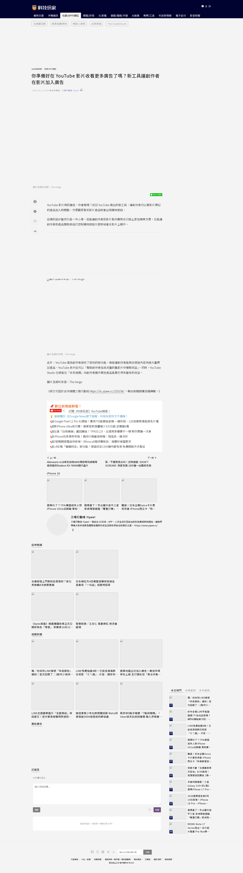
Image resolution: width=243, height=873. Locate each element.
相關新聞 (37, 634)
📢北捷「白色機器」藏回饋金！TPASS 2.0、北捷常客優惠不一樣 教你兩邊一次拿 (100, 431)
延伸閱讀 (37, 545)
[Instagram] (97, 852)
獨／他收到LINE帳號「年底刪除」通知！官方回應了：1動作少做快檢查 (52, 672)
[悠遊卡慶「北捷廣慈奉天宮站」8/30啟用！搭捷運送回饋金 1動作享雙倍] (177, 771)
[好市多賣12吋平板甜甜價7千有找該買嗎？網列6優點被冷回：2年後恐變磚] (177, 715)
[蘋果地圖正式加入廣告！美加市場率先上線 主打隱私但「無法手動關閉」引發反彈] (141, 654)
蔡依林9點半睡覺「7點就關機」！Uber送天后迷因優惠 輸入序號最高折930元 (141, 714)
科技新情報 (165, 15)
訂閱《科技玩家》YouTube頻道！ (90, 411)
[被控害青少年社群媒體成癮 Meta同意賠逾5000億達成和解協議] (97, 696)
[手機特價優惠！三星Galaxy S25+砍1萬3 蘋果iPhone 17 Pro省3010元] (177, 785)
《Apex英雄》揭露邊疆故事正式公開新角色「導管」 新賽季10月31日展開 (52, 625)
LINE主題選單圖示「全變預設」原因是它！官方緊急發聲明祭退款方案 (52, 714)
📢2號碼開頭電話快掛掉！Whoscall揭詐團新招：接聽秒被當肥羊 (90, 441)
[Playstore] (108, 852)
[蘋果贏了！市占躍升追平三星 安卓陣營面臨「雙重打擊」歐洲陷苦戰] (101, 490)
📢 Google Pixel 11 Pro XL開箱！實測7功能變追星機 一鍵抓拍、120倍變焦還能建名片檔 (104, 421)
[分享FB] (35, 201)
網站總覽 (168, 859)
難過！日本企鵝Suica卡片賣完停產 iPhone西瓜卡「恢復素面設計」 (138, 506)
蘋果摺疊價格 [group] (59, 23)
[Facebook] (92, 852)
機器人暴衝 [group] (79, 23)
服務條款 (108, 859)
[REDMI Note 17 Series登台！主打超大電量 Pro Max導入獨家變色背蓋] (177, 827)
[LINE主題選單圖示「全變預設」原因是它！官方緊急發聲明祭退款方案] (53, 696)
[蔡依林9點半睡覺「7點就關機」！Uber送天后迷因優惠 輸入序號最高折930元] (141, 696)
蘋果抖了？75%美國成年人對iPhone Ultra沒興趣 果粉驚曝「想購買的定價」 (64, 506)
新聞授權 (97, 859)
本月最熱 (204, 690)
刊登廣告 (74, 859)
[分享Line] (35, 211)
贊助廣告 (37, 724)
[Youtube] (202, 6)
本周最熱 (190, 690)
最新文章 (39, 15)
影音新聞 (195, 15)
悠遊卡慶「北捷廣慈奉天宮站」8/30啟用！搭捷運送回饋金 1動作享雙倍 (200, 771)
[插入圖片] (149, 809)
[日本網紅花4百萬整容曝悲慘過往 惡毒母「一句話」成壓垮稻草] (97, 564)
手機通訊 (53, 15)
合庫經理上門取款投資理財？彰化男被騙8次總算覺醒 (52, 583)
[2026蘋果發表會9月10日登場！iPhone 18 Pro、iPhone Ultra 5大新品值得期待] (177, 799)
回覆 (157, 809)
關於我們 (157, 859)
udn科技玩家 (37, 69)
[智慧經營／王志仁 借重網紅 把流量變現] (97, 606)
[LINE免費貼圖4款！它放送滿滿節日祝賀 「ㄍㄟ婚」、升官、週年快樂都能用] (97, 654)
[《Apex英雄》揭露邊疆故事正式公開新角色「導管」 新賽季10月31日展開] (53, 606)
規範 (37, 809)
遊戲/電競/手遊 (119, 15)
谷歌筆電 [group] (96, 23)
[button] (206, 6)
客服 (89, 859)
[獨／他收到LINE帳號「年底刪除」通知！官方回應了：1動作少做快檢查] (53, 654)
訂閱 (147, 852)
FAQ (83, 859)
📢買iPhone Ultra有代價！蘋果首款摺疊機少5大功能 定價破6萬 (89, 426)
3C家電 (102, 15)
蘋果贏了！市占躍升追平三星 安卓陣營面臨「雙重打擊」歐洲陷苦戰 (101, 506)
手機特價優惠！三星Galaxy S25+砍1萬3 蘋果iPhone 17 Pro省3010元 (199, 785)
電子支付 (181, 15)
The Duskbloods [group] (117, 23)
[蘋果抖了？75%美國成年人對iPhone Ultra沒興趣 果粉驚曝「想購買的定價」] (64, 490)
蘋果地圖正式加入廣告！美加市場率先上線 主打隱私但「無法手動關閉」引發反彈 (140, 672)
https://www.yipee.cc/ (146, 525)
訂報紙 (147, 859)
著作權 (117, 859)
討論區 (36, 769)
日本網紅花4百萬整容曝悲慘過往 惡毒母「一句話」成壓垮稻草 (95, 583)
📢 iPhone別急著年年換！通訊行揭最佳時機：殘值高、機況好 (89, 436)
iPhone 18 (53, 473)
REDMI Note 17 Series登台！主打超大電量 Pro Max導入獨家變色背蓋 (199, 827)
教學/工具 (149, 15)
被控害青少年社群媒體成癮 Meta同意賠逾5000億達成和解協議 (97, 714)
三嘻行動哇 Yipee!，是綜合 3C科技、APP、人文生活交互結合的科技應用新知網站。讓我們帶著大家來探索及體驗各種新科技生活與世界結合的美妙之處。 (116, 523)
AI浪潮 (135, 15)
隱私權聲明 (125, 859)
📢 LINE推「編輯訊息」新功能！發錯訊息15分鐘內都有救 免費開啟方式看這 (97, 446)
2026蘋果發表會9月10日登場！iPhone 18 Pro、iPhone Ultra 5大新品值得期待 (199, 799)
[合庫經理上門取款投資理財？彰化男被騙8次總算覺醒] (53, 564)
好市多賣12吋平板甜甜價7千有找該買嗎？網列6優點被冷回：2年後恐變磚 (199, 715)
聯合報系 (137, 859)
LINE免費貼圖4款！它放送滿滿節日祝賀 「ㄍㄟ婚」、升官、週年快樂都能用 (97, 672)
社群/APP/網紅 (70, 15)
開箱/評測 (88, 15)
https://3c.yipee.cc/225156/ (107, 391)
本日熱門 (176, 690)
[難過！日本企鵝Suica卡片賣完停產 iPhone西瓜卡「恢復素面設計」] (139, 490)
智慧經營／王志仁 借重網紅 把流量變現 (96, 625)
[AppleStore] (113, 852)
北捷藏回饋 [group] (39, 23)
